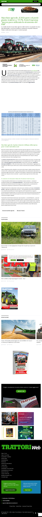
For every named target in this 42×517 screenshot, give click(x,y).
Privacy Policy (12, 506)
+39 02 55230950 (5, 500)
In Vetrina (9, 249)
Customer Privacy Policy (27, 506)
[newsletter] (26, 432)
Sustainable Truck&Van (6, 456)
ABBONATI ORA (21, 391)
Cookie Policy (18, 506)
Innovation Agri (4, 477)
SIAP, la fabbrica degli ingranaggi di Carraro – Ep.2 (13, 278)
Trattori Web (4, 465)
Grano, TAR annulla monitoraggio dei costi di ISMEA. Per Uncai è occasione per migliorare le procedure (16, 341)
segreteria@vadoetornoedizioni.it (10, 503)
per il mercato (34, 70)
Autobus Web (4, 458)
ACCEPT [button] (13, 260)
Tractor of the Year (5, 473)
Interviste (12, 281)
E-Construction (4, 467)
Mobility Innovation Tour (6, 475)
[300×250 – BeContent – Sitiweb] (26, 418)
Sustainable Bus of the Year (7, 470)
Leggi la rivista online (10, 490)
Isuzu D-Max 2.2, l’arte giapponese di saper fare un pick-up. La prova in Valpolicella (18, 246)
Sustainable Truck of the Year (7, 468)
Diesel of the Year (5, 472)
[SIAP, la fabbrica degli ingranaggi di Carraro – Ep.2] (21, 266)
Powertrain (3, 461)
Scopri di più (27, 490)
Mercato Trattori (21, 210)
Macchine (12, 249)
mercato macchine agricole (8, 210)
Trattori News (10, 344)
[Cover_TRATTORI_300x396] (21, 298)
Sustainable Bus (4, 460)
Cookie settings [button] (20, 260)
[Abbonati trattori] (9, 432)
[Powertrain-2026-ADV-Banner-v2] (9, 418)
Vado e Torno (4, 453)
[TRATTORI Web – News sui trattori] (4, 1)
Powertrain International (6, 463)
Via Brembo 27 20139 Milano (8, 498)
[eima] (21, 65)
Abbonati (35, 1)
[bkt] (21, 10)
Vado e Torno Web (5, 455)
